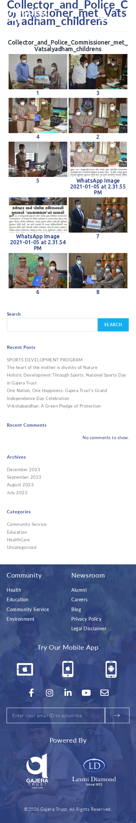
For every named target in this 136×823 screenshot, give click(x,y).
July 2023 (17, 492)
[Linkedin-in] (68, 693)
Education (17, 532)
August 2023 (20, 484)
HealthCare (18, 539)
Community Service (27, 524)
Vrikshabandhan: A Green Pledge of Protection (54, 406)
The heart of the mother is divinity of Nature (52, 367)
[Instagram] (50, 693)
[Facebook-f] (31, 693)
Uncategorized (22, 547)
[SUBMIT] (117, 715)
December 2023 (24, 469)
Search (14, 314)
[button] (104, 18)
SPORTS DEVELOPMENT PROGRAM (45, 359)
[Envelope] (104, 693)
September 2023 (24, 477)
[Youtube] (86, 693)
